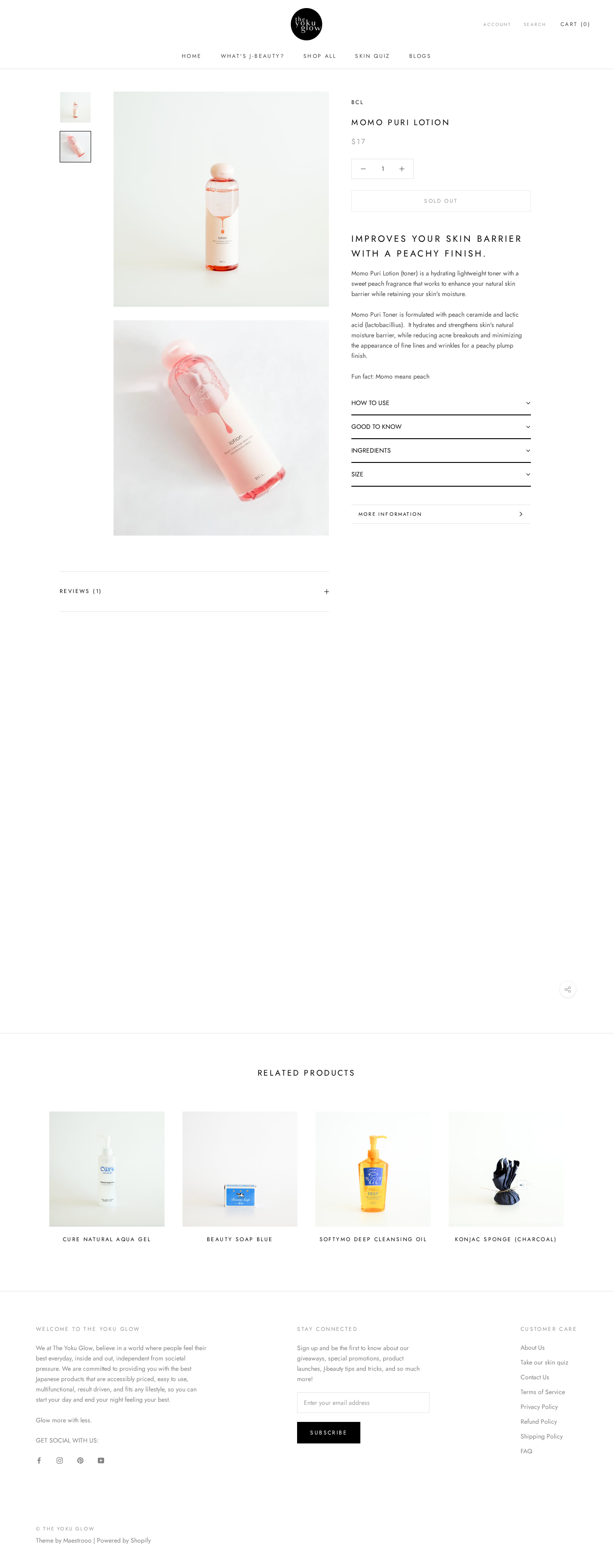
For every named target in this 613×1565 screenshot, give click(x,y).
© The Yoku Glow (65, 1528)
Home (192, 56)
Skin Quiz (372, 56)
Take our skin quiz (544, 1362)
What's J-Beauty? (253, 56)
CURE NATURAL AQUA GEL (107, 1239)
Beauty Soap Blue (240, 1239)
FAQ (526, 1451)
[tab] (441, 403)
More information (390, 514)
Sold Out (441, 201)
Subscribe (328, 1433)
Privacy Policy (539, 1406)
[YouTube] (101, 1460)
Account (497, 24)
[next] (585, 1173)
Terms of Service (543, 1391)
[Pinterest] (80, 1460)
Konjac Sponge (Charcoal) (506, 1239)
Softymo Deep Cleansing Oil (373, 1239)
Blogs (420, 56)
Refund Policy (539, 1421)
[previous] (28, 1173)
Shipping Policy (542, 1436)
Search (535, 24)
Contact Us (535, 1377)
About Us (533, 1347)
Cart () (575, 24)
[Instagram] (60, 1460)
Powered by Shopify (124, 1540)
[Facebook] (39, 1460)
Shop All (319, 56)
